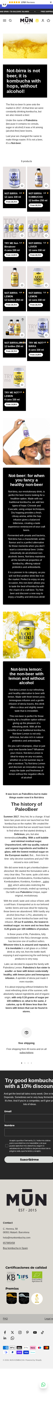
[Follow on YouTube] (35, 1332)
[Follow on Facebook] (5, 1332)
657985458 (9, 1243)
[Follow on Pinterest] (27, 1332)
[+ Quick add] (22, 185)
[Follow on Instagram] (20, 1332)
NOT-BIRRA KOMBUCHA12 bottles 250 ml (38, 197)
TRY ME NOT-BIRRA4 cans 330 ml (36, 346)
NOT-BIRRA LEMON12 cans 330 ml (37, 296)
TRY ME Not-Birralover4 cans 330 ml (12, 246)
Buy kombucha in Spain (15, 1248)
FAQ (5, 1318)
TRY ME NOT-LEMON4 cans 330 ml (12, 396)
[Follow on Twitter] (12, 1332)
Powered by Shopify (33, 1360)
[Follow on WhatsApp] (12, 1338)
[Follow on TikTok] (42, 1332)
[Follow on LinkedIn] (5, 1338)
